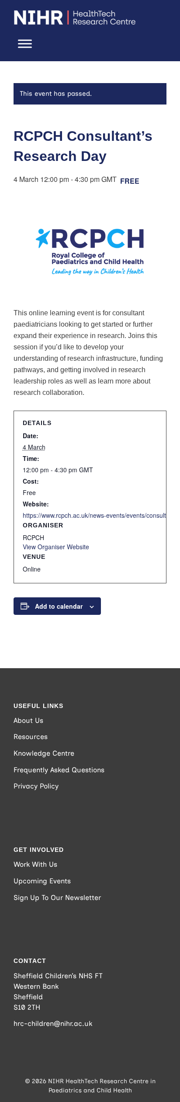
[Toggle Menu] (25, 43)
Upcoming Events (42, 881)
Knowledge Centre (44, 753)
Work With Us (35, 864)
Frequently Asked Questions (59, 770)
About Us (28, 720)
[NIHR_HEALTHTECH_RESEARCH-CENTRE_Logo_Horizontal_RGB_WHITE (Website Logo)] (75, 17)
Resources (31, 736)
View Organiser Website (56, 546)
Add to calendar (59, 606)
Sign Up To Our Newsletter (57, 897)
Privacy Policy (36, 786)
